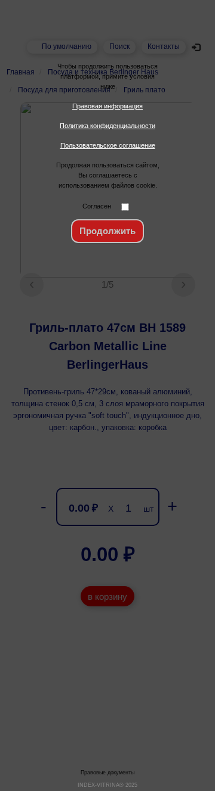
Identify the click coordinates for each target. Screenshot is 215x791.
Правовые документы (107, 773)
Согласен (96, 206)
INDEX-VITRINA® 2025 (107, 785)
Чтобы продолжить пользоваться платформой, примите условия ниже (107, 76)
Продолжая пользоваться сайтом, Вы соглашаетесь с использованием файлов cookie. (107, 175)
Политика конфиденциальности (107, 125)
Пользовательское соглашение (107, 145)
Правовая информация (107, 106)
